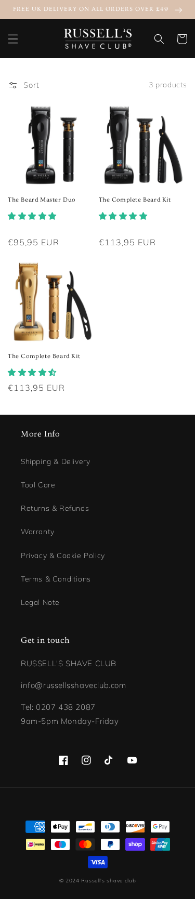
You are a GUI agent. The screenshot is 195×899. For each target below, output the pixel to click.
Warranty (38, 531)
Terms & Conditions (56, 579)
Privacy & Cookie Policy (63, 555)
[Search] (159, 39)
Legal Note (40, 602)
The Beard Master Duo (41, 199)
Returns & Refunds (55, 508)
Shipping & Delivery (55, 461)
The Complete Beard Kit (135, 199)
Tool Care (38, 485)
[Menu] (13, 39)
